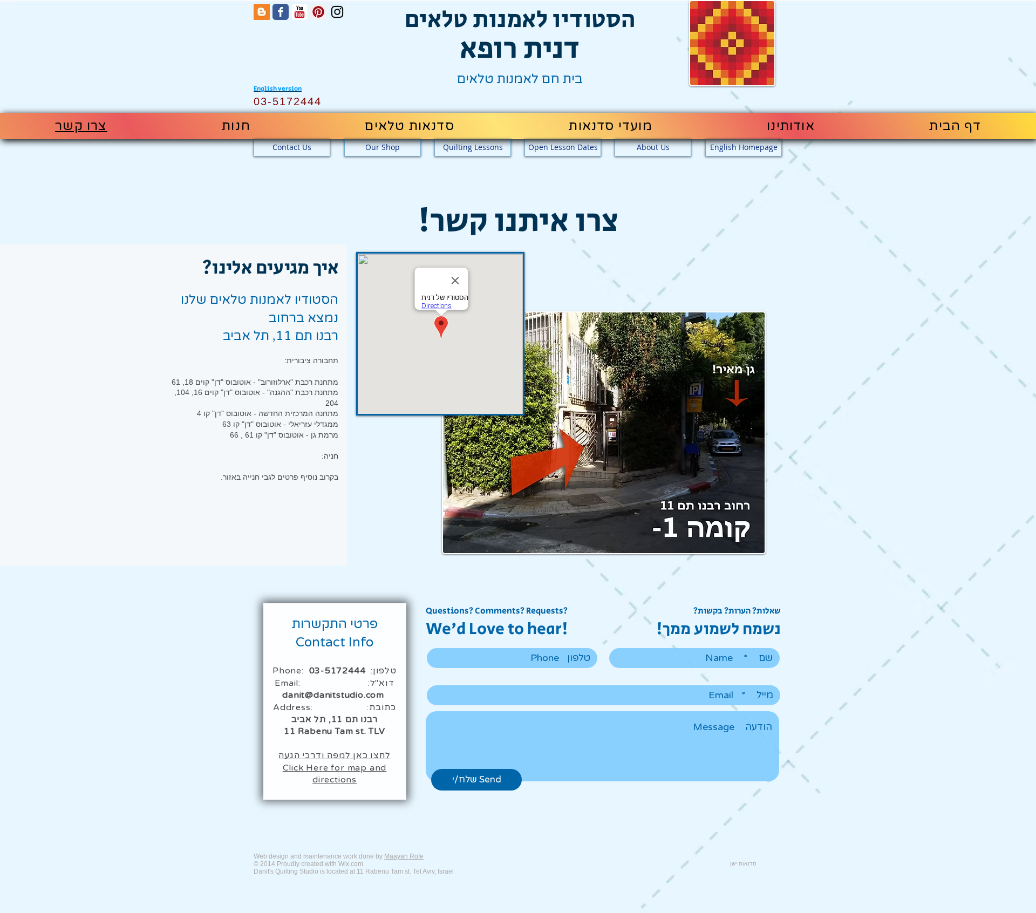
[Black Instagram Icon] (337, 12)
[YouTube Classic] (299, 12)
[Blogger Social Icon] (262, 12)
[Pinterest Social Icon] (318, 12)
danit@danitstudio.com (333, 695)
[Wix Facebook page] (280, 12)
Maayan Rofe (404, 856)
